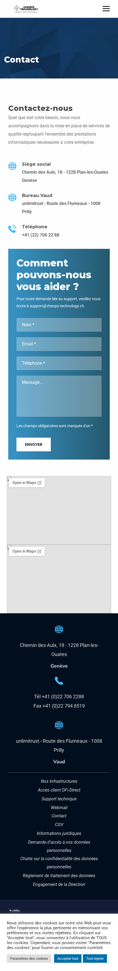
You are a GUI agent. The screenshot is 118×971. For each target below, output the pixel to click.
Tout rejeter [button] (95, 958)
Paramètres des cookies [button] (29, 958)
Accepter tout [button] (67, 958)
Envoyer (33, 444)
